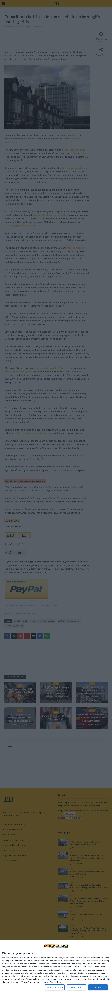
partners (17, 958)
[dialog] (56, 967)
